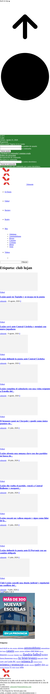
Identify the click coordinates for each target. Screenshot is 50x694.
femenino (16, 655)
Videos (7, 252)
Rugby (7, 219)
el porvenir (10, 655)
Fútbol (7, 201)
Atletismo (12, 234)
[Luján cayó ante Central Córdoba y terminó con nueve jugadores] (19, 320)
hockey (45, 654)
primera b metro (37, 661)
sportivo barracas (4, 667)
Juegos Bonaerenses (6, 658)
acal (1, 648)
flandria (27, 654)
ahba (11, 648)
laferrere (15, 658)
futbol (37, 654)
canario (10, 650)
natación (18, 662)
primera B (27, 661)
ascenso (15, 648)
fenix (21, 655)
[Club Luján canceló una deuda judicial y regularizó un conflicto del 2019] (15, 576)
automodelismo (32, 647)
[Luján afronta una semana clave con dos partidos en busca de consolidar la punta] (19, 447)
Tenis (11, 247)
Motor (11, 245)
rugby (38, 664)
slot (43, 664)
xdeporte (3, 301)
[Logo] (13, 175)
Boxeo (11, 238)
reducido (31, 665)
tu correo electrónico (29, 162)
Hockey (7, 210)
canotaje (17, 651)
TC (11, 667)
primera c (5, 664)
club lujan (34, 651)
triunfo (17, 667)
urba (22, 667)
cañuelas (22, 651)
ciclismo (27, 651)
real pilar (26, 665)
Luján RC (12, 661)
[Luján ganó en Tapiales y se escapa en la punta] (19, 290)
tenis (13, 667)
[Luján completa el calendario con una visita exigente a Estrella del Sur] (19, 382)
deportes (3, 655)
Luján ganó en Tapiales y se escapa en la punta (22, 297)
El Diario (8, 192)
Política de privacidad (8, 155)
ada (8, 648)
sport (46, 665)
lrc (19, 657)
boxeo (4, 651)
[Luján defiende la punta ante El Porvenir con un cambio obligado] (19, 544)
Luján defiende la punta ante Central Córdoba (22, 359)
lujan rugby (41, 658)
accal (5, 648)
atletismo (21, 648)
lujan (25, 658)
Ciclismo (12, 243)
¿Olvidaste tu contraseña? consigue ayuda (15, 153)
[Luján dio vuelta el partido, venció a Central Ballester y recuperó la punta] (19, 479)
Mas (6, 229)
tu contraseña (26, 149)
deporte (41, 651)
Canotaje (12, 240)
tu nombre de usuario (29, 146)
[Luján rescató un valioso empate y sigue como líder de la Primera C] (19, 512)
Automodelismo (15, 236)
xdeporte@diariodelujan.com (20, 687)
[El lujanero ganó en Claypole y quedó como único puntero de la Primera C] (19, 415)
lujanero (32, 657)
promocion (17, 664)
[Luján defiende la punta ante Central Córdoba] (14, 352)
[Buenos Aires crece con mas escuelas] (17, 638)
